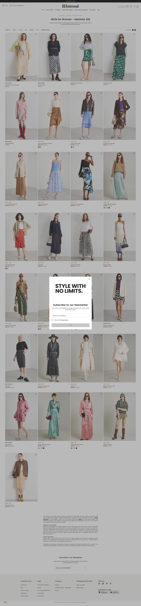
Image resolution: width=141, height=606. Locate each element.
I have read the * (61, 320)
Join (70, 325)
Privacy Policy (64, 320)
